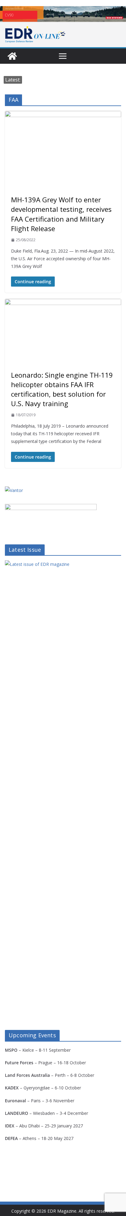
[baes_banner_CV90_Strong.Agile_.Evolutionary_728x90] (63, 14)
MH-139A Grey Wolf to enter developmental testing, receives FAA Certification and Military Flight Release (61, 214)
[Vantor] (14, 490)
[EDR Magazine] (12, 56)
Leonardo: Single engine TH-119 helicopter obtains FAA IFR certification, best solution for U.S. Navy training (62, 389)
